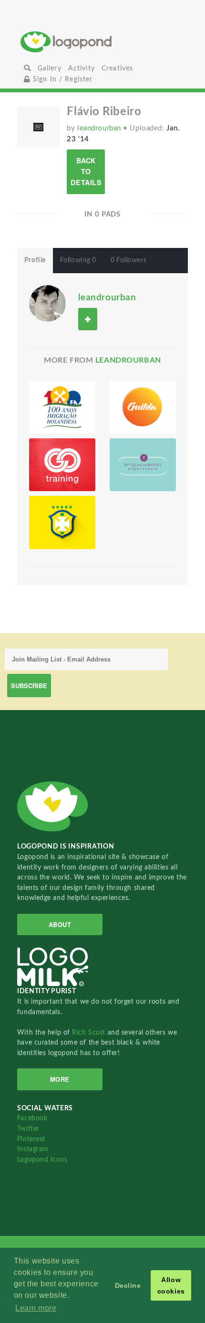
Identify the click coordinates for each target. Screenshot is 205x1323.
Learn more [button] (36, 1308)
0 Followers (128, 260)
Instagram (33, 1149)
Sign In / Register (62, 79)
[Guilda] (143, 407)
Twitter (28, 1128)
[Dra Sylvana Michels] (143, 464)
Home (102, 41)
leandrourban (100, 128)
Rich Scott (89, 1032)
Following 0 (78, 260)
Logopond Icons (42, 1159)
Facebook (32, 1118)
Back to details (86, 171)
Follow (87, 319)
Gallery (50, 68)
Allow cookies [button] (171, 1285)
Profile (35, 260)
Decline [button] (128, 1285)
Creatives (117, 68)
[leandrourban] (47, 302)
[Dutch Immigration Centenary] (62, 407)
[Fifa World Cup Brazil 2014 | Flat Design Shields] (62, 522)
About (60, 924)
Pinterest (31, 1139)
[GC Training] (62, 464)
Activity (81, 68)
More (60, 1079)
